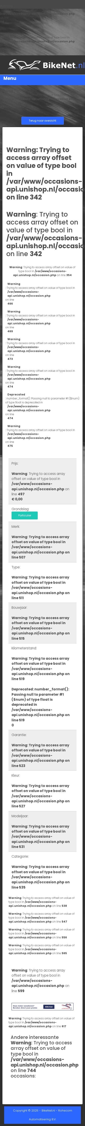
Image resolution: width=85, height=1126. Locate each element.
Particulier (24, 515)
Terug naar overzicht (42, 120)
